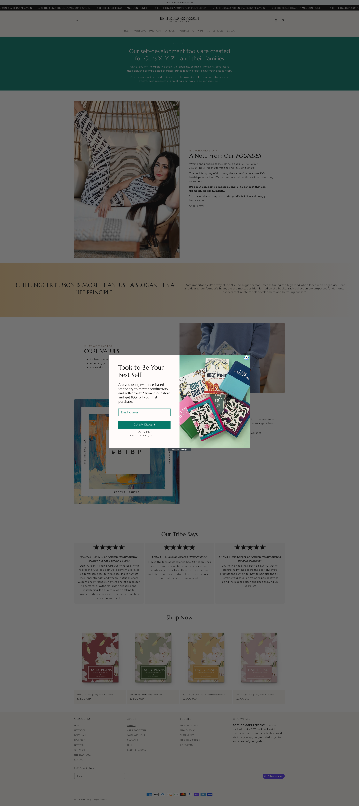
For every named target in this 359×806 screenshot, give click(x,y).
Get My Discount (144, 424)
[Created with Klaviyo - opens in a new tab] (179, 449)
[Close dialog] (246, 358)
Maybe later (144, 432)
